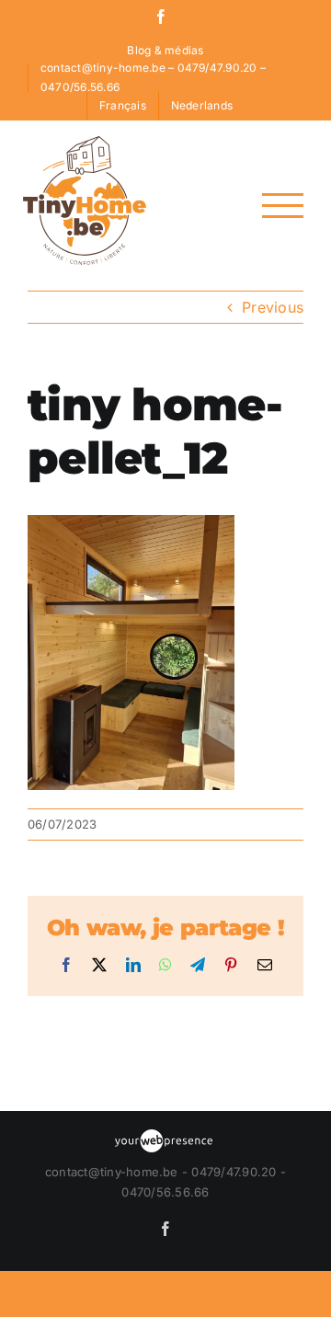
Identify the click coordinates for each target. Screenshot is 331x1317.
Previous (272, 307)
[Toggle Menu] (282, 205)
